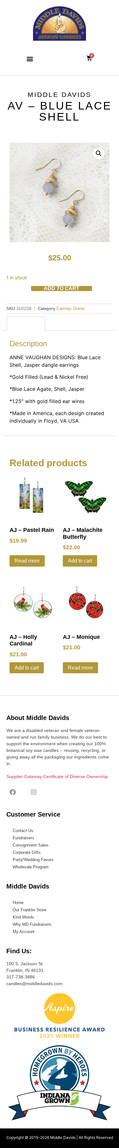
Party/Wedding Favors (33, 859)
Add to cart (61, 288)
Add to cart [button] (80, 560)
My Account (24, 931)
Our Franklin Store (29, 909)
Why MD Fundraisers (32, 924)
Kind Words (23, 917)
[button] (29, 58)
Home (18, 902)
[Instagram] (33, 792)
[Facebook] (12, 792)
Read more (27, 560)
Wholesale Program (31, 867)
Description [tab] (26, 323)
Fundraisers (23, 838)
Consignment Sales (31, 845)
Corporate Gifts (27, 852)
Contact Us (23, 830)
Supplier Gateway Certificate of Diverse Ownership (57, 776)
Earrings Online (70, 308)
